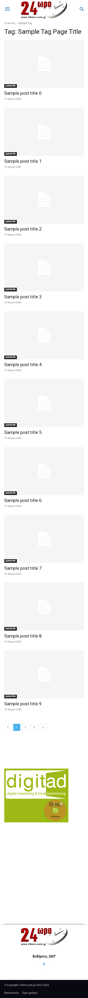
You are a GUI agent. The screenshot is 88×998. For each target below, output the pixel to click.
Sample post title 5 (23, 432)
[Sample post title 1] (44, 132)
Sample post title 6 (23, 500)
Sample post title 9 (23, 703)
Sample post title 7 (23, 568)
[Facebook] (44, 964)
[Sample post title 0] (44, 64)
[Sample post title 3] (44, 267)
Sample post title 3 (23, 296)
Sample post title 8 (23, 636)
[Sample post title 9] (44, 674)
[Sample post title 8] (44, 607)
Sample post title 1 (23, 161)
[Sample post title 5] (44, 403)
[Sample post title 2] (44, 200)
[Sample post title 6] (44, 471)
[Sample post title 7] (44, 539)
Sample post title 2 (23, 229)
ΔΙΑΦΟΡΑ (11, 86)
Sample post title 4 (23, 364)
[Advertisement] (44, 865)
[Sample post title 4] (44, 335)
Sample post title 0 (23, 93)
